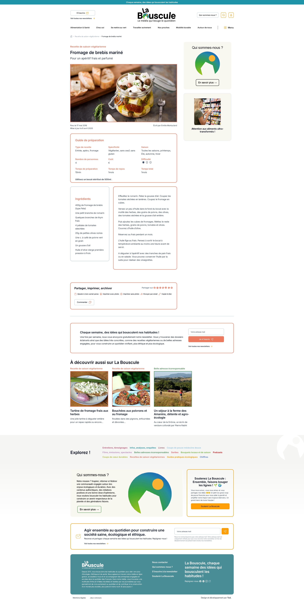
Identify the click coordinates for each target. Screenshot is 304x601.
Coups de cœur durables (115, 457)
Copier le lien (167, 294)
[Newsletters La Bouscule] (209, 581)
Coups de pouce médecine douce (184, 447)
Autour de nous (205, 27)
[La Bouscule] (157, 15)
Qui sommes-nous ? (162, 567)
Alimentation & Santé (80, 27)
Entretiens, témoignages (115, 447)
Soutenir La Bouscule (210, 506)
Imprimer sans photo (131, 294)
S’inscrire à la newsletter (164, 571)
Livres (161, 447)
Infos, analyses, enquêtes (143, 447)
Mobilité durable (183, 27)
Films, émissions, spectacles (117, 452)
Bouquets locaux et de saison (196, 452)
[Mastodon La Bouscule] (163, 288)
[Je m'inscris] (225, 531)
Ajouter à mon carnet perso (88, 294)
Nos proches (163, 27)
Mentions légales (79, 598)
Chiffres (204, 457)
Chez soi (100, 27)
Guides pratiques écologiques (182, 457)
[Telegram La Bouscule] (166, 288)
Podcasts (217, 452)
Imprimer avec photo (111, 294)
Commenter (82, 302)
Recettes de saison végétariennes (147, 457)
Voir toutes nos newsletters (81, 18)
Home (71, 36)
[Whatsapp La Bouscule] (169, 288)
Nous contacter (160, 562)
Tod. (229, 597)
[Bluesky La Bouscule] (172, 288)
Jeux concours (95, 598)
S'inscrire (81, 13)
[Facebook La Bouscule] (154, 288)
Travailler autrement (142, 27)
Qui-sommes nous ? (207, 15)
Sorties (174, 452)
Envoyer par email (150, 294)
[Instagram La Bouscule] (157, 288)
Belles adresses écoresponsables (151, 452)
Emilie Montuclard (169, 125)
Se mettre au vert (118, 27)
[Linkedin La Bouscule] (160, 288)
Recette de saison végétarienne (87, 36)
